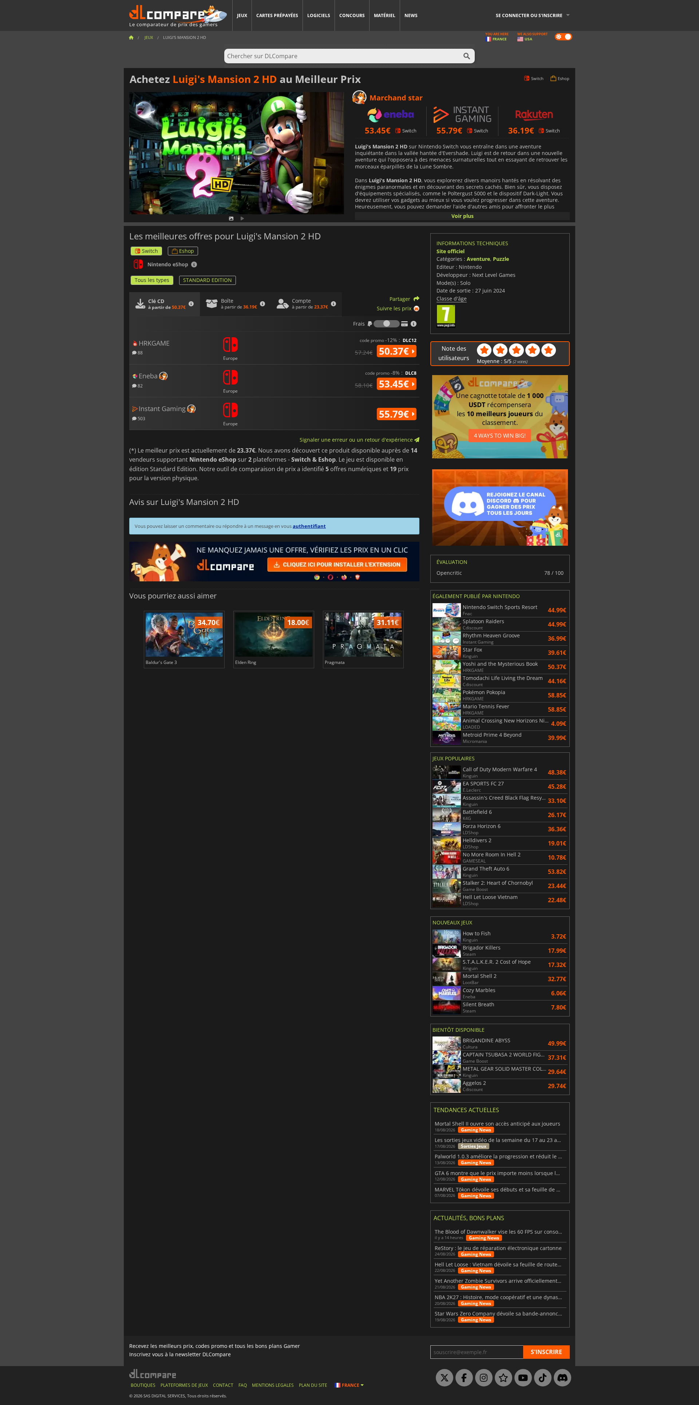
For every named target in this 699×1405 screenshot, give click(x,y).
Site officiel (451, 251)
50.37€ (395, 351)
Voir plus (462, 215)
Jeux (242, 15)
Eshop (186, 250)
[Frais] (386, 323)
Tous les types (152, 279)
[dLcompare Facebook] (462, 1378)
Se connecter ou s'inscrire (529, 15)
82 (140, 385)
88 (140, 352)
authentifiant (309, 526)
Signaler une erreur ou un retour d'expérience (357, 439)
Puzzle (501, 258)
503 (141, 418)
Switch (150, 250)
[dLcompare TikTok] (541, 1378)
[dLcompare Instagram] (482, 1378)
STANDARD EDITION (207, 279)
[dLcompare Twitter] (443, 1378)
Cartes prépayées (277, 15)
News (411, 15)
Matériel (384, 15)
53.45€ (395, 384)
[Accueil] (131, 37)
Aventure (478, 258)
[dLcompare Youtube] (521, 1378)
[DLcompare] (153, 1373)
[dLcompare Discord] (561, 1378)
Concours (352, 15)
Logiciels (318, 15)
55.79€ (395, 414)
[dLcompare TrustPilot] (502, 1378)
